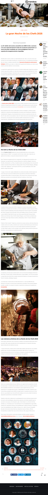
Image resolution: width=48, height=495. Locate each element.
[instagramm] (41, 475)
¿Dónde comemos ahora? (45, 63)
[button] (12, 1)
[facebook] (42, 473)
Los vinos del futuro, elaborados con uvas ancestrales (45, 107)
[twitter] (44, 475)
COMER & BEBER (24, 30)
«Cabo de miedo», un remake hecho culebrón (45, 75)
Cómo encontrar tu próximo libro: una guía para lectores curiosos (45, 92)
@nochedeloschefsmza (28, 416)
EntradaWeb (4, 287)
